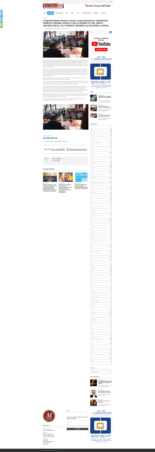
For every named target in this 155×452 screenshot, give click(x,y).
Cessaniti (91, 160)
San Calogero (92, 291)
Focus (91, 204)
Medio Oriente (92, 232)
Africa (91, 128)
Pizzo (91, 259)
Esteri (72, 13)
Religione (91, 271)
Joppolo (91, 222)
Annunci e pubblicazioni (94, 142)
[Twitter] (1, 13)
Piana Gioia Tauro (93, 256)
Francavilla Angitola (93, 207)
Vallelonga (92, 345)
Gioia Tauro (92, 212)
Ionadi (91, 217)
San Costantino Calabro (94, 296)
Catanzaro (92, 157)
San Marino (92, 303)
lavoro (91, 224)
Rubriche (96, 13)
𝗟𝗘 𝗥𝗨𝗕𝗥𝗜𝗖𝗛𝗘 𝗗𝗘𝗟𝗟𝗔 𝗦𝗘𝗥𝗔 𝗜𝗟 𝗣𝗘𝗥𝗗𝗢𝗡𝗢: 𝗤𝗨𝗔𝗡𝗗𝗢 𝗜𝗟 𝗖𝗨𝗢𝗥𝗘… (105, 382)
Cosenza (91, 165)
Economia (92, 187)
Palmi (91, 249)
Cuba (91, 175)
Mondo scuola (92, 236)
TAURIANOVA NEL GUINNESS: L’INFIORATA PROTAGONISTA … (104, 97)
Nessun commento (57, 28)
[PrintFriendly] (1, 27)
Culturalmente (92, 177)
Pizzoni (91, 261)
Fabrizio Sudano (48, 141)
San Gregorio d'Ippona (94, 301)
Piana (91, 254)
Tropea (91, 343)
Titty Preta (60, 141)
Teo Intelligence (59, 13)
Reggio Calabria (93, 269)
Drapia (91, 184)
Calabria (50, 13)
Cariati (91, 155)
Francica (91, 209)
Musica (91, 244)
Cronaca (91, 170)
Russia (91, 286)
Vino (91, 355)
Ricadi (91, 274)
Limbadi (91, 229)
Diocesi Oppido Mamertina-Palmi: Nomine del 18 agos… (104, 392)
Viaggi (91, 350)
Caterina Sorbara (49, 28)
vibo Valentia (64, 141)
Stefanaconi (92, 328)
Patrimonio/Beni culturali (94, 251)
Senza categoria (93, 313)
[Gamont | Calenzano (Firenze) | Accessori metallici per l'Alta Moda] (101, 72)
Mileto (91, 234)
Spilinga (91, 323)
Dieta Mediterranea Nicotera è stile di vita (97, 182)
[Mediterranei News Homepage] (49, 415)
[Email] (1, 24)
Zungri (91, 363)
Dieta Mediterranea (86, 13)
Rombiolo (92, 281)
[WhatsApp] (1, 21)
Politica (91, 264)
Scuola (91, 311)
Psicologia (92, 266)
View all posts (63, 158)
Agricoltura (92, 130)
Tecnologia (92, 335)
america (91, 137)
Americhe (92, 140)
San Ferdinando (93, 298)
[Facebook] (1, 11)
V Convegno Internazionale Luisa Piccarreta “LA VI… (104, 116)
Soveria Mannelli (93, 321)
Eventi (91, 199)
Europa (91, 197)
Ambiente (92, 135)
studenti (56, 141)
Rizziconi (91, 279)
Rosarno (91, 284)
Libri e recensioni (93, 227)
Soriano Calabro (93, 318)
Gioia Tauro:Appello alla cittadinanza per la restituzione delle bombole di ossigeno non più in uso (81, 186)
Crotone (91, 172)
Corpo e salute (92, 162)
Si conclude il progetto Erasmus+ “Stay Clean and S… (105, 107)
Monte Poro (92, 239)
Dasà (91, 180)
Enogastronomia (93, 192)
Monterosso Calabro (94, 241)
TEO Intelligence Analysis (94, 338)
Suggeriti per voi (93, 333)
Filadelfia (91, 202)
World (91, 358)
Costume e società (93, 167)
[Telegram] (1, 19)
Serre (91, 316)
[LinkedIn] (1, 16)
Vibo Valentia (92, 353)
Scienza (91, 308)
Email (68, 424)
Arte (91, 145)
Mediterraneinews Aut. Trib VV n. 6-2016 (50, 450)
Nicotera (91, 246)
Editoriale (103, 13)
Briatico (91, 150)
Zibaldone (92, 360)
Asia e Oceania (92, 147)
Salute (91, 288)
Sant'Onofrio (92, 306)
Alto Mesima (92, 132)
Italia (66, 13)
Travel (91, 340)
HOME (44, 13)
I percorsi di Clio (93, 214)
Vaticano (91, 348)
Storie (91, 331)
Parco (53, 141)
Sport (78, 13)
